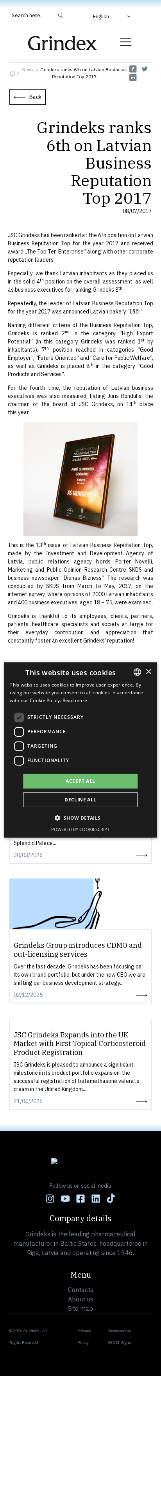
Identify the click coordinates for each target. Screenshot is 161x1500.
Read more (75, 700)
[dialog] (80, 750)
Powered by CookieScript (80, 829)
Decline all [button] (80, 799)
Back (35, 96)
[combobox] (137, 672)
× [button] (148, 671)
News (28, 69)
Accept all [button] (80, 781)
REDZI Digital (119, 1342)
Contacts (80, 1290)
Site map (80, 1308)
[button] (112, 16)
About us (80, 1299)
